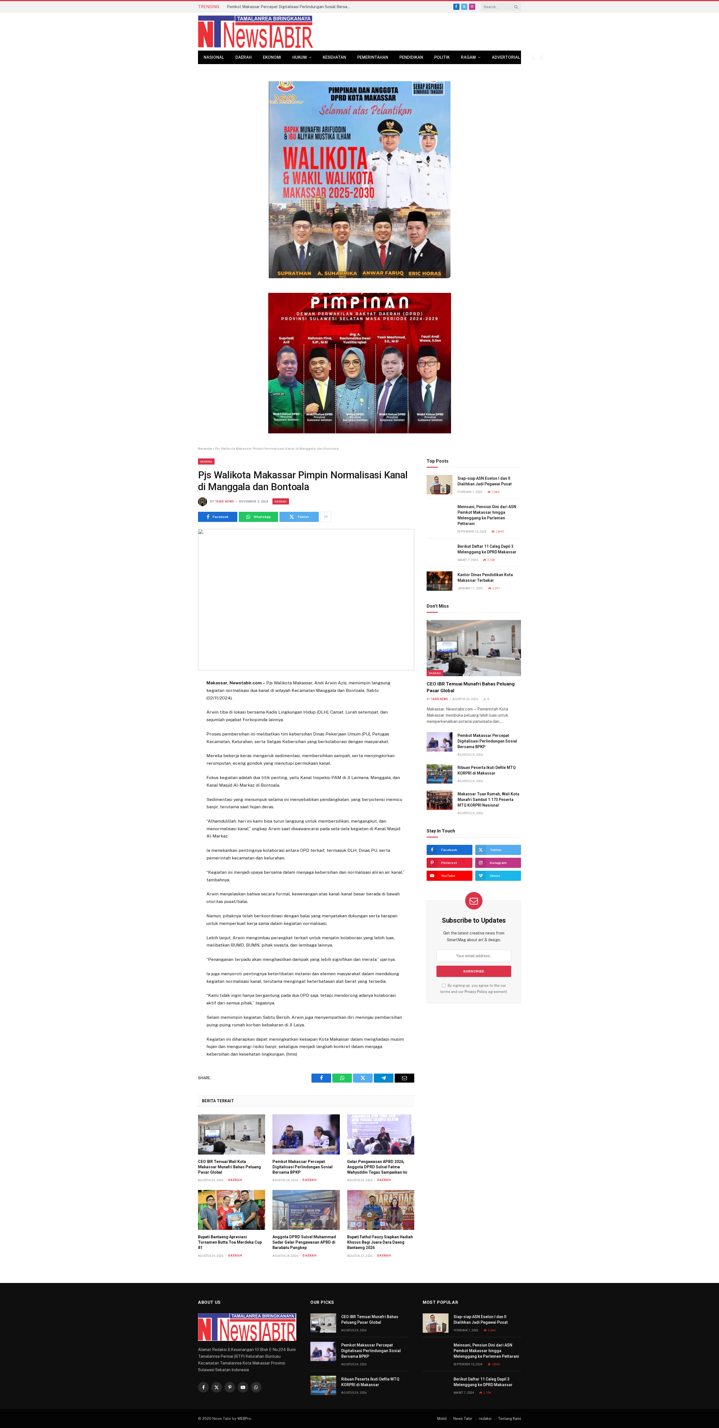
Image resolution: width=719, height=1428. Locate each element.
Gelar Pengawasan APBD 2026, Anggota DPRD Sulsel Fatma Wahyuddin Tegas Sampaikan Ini (377, 1166)
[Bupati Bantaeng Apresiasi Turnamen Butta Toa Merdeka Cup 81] (231, 1210)
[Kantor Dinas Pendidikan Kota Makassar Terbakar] (439, 581)
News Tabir (462, 1418)
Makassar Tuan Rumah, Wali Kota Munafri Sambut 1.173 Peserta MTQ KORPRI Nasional (488, 799)
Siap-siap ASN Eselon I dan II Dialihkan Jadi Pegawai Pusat (485, 481)
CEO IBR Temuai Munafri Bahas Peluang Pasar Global (471, 687)
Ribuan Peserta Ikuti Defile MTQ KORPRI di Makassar (487, 770)
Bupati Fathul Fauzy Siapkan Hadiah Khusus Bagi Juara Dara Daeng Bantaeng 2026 (380, 1242)
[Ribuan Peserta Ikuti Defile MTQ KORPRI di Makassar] (439, 774)
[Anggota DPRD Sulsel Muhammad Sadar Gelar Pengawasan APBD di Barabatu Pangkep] (306, 1210)
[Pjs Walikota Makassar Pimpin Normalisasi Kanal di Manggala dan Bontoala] (306, 599)
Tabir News (224, 501)
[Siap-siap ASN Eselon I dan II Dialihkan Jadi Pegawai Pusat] (439, 484)
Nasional (214, 57)
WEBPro (244, 1418)
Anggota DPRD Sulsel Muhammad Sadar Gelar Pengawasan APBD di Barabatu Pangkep (304, 1242)
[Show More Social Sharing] (325, 517)
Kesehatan (334, 57)
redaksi (485, 1418)
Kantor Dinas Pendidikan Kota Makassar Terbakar (485, 577)
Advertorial (506, 57)
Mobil (442, 1418)
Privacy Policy (476, 992)
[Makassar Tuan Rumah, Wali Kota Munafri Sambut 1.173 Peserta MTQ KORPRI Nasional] (439, 800)
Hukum (299, 57)
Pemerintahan (372, 57)
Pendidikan (411, 57)
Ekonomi (272, 57)
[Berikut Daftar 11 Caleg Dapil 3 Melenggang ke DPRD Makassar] (439, 552)
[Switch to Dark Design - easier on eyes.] (533, 57)
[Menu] (541, 57)
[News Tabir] (255, 32)
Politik (442, 57)
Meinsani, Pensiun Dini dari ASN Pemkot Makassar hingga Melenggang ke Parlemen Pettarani (487, 515)
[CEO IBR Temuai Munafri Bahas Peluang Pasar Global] (474, 648)
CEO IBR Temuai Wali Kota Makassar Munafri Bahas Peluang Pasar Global (229, 1166)
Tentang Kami (509, 1418)
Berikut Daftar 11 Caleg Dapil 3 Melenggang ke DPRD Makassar (487, 549)
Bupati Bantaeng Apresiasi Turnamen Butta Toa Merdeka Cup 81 (230, 1242)
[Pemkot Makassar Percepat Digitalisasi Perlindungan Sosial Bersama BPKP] (306, 1134)
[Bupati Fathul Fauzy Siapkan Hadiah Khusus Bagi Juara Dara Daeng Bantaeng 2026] (380, 1210)
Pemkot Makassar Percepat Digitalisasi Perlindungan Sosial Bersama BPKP (290, 6)
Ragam (468, 57)
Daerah (243, 57)
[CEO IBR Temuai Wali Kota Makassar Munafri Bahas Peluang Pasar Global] (231, 1134)
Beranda (205, 449)
